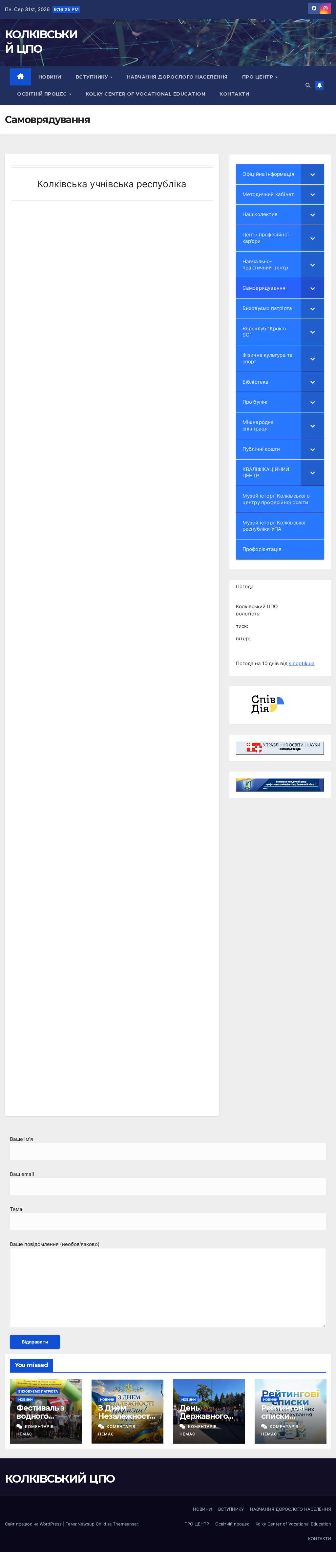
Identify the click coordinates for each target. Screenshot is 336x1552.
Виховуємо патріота (38, 1391)
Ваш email (22, 1174)
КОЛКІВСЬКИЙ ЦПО (60, 1479)
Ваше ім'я (21, 1139)
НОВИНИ (49, 77)
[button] (307, 85)
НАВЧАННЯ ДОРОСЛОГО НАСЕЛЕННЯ (177, 77)
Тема (16, 1209)
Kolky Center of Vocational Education (145, 94)
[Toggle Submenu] (312, 174)
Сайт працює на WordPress (34, 1523)
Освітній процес (42, 94)
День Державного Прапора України (203, 1420)
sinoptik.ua (302, 663)
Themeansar (125, 1523)
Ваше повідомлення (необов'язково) (55, 1244)
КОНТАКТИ (234, 94)
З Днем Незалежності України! (124, 1416)
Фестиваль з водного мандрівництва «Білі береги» (44, 1420)
